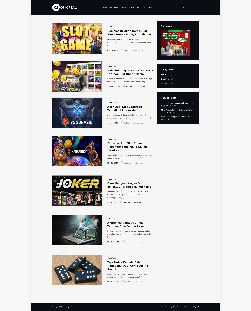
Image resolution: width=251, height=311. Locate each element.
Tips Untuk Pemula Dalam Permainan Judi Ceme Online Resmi (127, 265)
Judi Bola (125, 7)
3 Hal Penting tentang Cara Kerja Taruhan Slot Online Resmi (130, 72)
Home (105, 7)
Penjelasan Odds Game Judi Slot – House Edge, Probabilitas (129, 32)
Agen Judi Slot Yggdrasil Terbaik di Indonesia (124, 108)
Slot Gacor (148, 7)
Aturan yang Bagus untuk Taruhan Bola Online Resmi (126, 224)
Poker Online (136, 7)
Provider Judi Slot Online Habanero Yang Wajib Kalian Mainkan (127, 146)
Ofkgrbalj (196, 307)
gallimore (127, 50)
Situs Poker (114, 7)
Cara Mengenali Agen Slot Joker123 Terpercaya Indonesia (129, 184)
